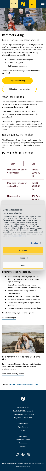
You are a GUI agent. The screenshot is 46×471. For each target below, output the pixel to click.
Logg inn (32, 4)
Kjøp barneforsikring (17, 80)
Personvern (23, 443)
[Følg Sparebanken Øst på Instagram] (28, 454)
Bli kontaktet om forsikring (19, 89)
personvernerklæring (16, 236)
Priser (23, 430)
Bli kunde (13, 4)
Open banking (23, 427)
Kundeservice (23, 424)
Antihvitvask (23, 436)
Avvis (23, 265)
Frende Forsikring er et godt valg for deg (23, 384)
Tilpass (21, 258)
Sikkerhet (23, 446)
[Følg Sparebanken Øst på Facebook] (17, 454)
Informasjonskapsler (23, 440)
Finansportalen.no (24, 467)
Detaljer (34, 243)
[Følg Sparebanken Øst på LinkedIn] (23, 454)
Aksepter (23, 250)
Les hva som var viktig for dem (13, 374)
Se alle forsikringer (9, 318)
